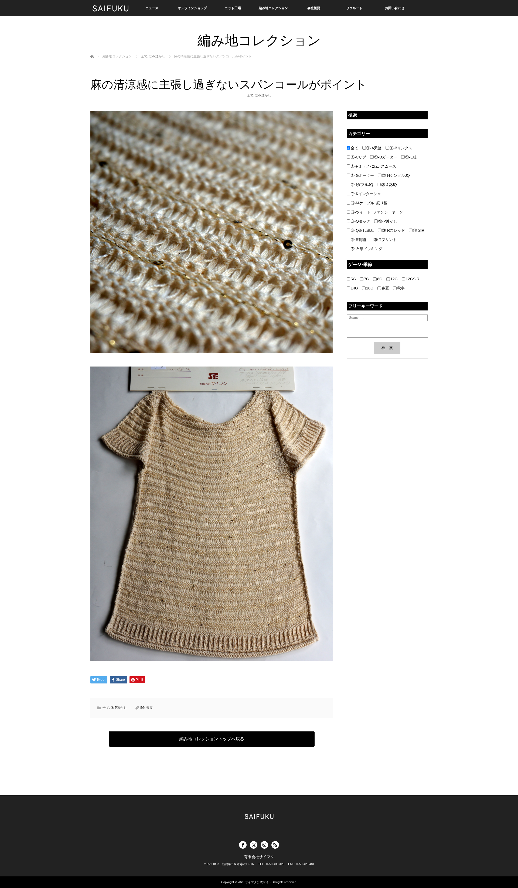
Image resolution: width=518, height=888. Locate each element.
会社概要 (313, 8)
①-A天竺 (373, 148)
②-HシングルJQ (396, 175)
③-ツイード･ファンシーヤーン (377, 212)
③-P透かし (263, 95)
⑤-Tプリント (385, 239)
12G (394, 279)
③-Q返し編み (362, 230)
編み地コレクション (273, 8)
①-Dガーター (385, 157)
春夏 (149, 708)
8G (379, 279)
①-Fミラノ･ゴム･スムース (373, 166)
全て (250, 95)
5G (142, 708)
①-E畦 (411, 157)
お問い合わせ (394, 8)
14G (354, 288)
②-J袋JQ (389, 184)
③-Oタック (360, 221)
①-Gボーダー (362, 175)
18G (369, 288)
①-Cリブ (358, 157)
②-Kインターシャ (366, 194)
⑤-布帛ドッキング (366, 249)
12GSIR (412, 279)
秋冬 (401, 288)
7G (366, 279)
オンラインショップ (192, 8)
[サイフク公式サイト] (111, 8)
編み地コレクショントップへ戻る (211, 739)
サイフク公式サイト (258, 882)
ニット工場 (233, 8)
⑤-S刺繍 (358, 239)
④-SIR (418, 230)
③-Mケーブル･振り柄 (369, 203)
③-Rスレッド (393, 230)
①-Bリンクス (401, 148)
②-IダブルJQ (362, 184)
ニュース (151, 8)
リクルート (354, 8)
